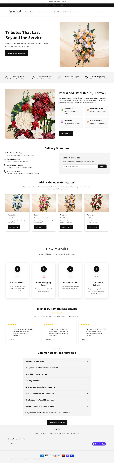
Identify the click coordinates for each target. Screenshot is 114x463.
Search (36, 433)
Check (102, 166)
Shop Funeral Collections (16, 53)
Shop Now (64, 133)
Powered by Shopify (26, 459)
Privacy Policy (61, 433)
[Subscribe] (38, 444)
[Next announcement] (105, 1)
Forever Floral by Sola (17, 459)
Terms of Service (71, 433)
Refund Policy (52, 433)
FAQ (79, 433)
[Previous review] (54, 349)
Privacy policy (36, 458)
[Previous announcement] (9, 1)
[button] (30, 12)
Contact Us (43, 433)
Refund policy (44, 458)
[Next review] (60, 349)
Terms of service (53, 458)
